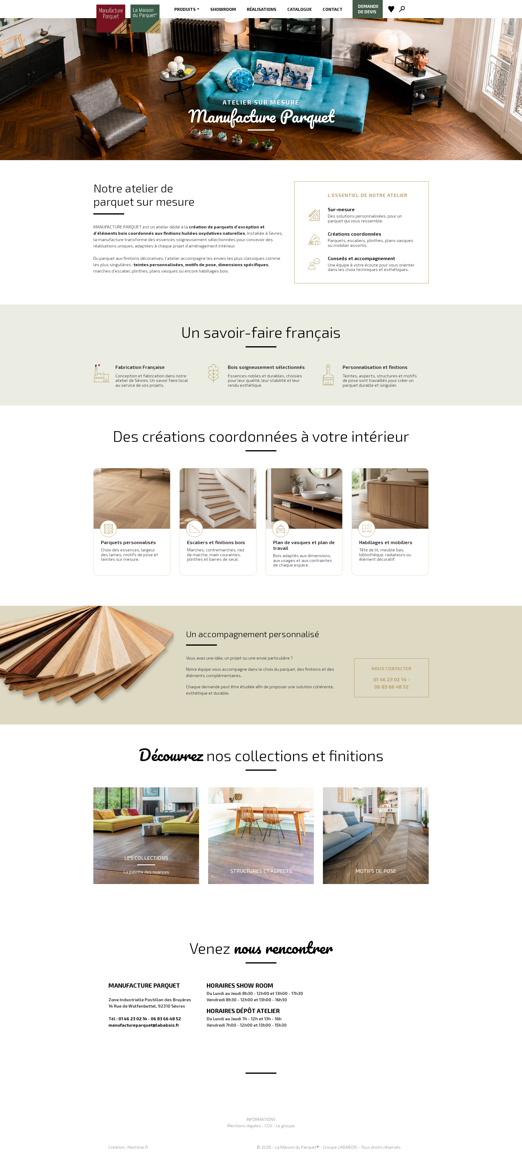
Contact (333, 9)
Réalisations (261, 9)
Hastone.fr (137, 1147)
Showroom (223, 9)
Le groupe (285, 1125)
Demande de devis (368, 9)
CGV (268, 1125)
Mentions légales (244, 1125)
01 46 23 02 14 (389, 679)
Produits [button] (185, 9)
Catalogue (299, 9)
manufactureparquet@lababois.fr (143, 1025)
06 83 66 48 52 (391, 686)
